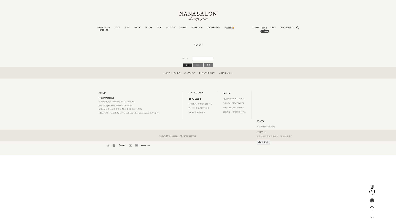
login (256, 27)
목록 (208, 65)
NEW (127, 27)
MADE (137, 27)
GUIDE (177, 73)
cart (273, 27)
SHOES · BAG (213, 27)
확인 (187, 65)
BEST (117, 27)
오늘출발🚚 (229, 27)
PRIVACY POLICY (207, 73)
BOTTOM (170, 27)
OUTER (148, 27)
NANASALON (103, 27)
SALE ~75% (104, 30)
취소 (198, 65)
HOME (167, 73)
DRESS (183, 27)
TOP (159, 27)
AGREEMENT (190, 73)
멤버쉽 (264, 27)
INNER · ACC (197, 27)
